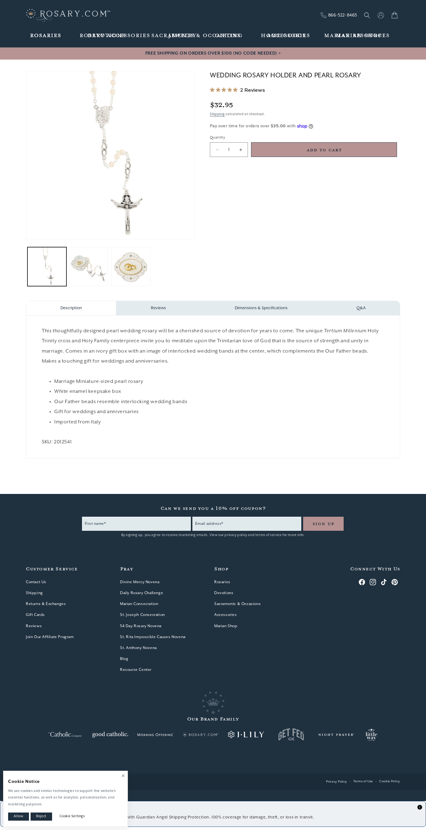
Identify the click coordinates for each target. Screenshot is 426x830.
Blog (124, 659)
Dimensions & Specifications (261, 308)
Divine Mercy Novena (139, 581)
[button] (46, 35)
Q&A (361, 308)
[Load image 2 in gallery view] (89, 266)
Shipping (217, 114)
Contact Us (36, 581)
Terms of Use (363, 781)
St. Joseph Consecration (142, 615)
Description (71, 308)
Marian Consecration (139, 604)
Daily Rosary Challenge (141, 592)
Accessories (225, 615)
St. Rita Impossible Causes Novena (153, 636)
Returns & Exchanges (46, 604)
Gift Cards (35, 615)
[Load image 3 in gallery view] (130, 266)
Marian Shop (226, 625)
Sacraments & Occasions (237, 604)
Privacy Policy (336, 782)
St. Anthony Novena (138, 647)
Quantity (217, 137)
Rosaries (222, 581)
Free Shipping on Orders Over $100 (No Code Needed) (213, 53)
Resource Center (136, 669)
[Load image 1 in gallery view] (46, 266)
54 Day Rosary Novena (141, 625)
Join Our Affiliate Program (50, 636)
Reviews (158, 308)
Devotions (223, 592)
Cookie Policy (389, 781)
